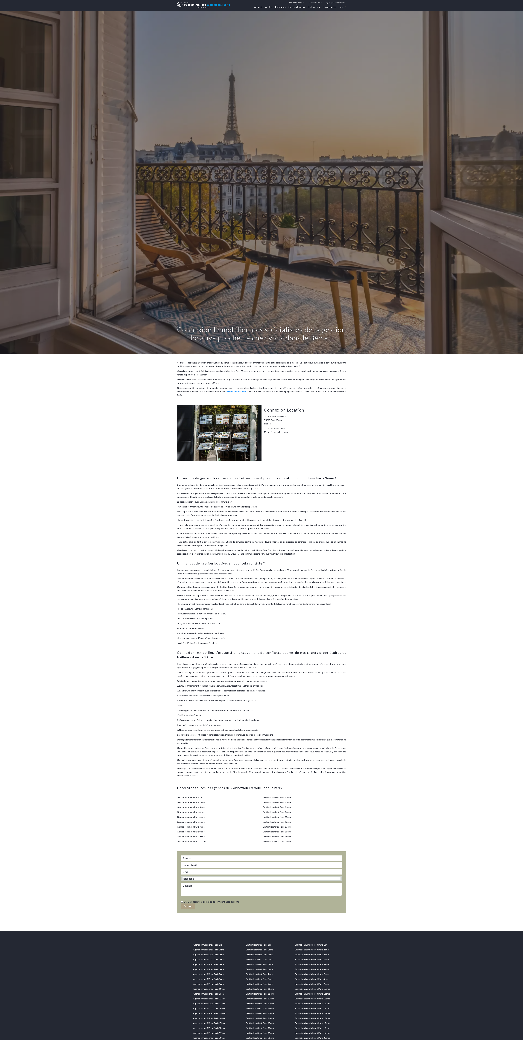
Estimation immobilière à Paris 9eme (312, 984)
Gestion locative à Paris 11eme (277, 797)
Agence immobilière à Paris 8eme (208, 979)
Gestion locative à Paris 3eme (191, 807)
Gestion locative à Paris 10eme (191, 841)
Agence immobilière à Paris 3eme (208, 954)
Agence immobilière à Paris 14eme (209, 1008)
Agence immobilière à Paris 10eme (209, 988)
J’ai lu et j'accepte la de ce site (211, 901)
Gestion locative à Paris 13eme (277, 807)
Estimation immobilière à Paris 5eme (312, 964)
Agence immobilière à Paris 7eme (208, 974)
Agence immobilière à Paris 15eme (209, 1013)
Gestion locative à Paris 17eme (277, 826)
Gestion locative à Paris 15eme (277, 817)
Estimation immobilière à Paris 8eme (312, 979)
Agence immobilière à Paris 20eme (209, 1037)
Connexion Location (284, 409)
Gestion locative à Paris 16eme (277, 821)
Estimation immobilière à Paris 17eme (312, 1023)
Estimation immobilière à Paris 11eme (312, 993)
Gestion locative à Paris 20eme (277, 841)
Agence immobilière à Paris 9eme (208, 984)
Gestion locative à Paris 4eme (191, 812)
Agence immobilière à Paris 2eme (208, 949)
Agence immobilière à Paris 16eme (209, 1018)
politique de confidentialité (216, 901)
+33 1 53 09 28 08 (276, 428)
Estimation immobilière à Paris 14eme (312, 1008)
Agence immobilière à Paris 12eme (209, 998)
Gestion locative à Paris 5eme (191, 817)
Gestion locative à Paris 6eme (191, 821)
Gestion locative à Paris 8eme (191, 831)
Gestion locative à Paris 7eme (191, 826)
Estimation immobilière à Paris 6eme (312, 969)
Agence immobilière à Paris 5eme (208, 964)
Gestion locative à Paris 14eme (277, 812)
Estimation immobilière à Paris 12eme (312, 998)
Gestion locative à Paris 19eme (277, 836)
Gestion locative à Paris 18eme (277, 831)
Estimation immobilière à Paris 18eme (312, 1028)
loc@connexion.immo (278, 432)
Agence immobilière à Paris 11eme (209, 993)
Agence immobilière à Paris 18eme (209, 1028)
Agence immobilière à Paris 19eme (209, 1033)
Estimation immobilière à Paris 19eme (312, 1033)
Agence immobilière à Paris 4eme (208, 959)
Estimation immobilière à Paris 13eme (312, 1003)
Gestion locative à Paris (237, 391)
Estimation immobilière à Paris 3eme (312, 954)
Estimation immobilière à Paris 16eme (312, 1018)
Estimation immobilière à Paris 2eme (312, 949)
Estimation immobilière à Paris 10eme (312, 988)
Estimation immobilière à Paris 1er (311, 944)
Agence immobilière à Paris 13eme (209, 1003)
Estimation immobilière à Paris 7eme (312, 974)
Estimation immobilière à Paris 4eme (312, 959)
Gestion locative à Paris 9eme (191, 836)
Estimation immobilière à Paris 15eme (312, 1013)
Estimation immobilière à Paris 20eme (312, 1037)
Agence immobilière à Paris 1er (207, 944)
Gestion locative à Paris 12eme (277, 802)
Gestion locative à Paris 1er (190, 797)
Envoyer (188, 906)
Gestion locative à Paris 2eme (191, 802)
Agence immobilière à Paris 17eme (209, 1023)
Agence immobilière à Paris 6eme (208, 969)
